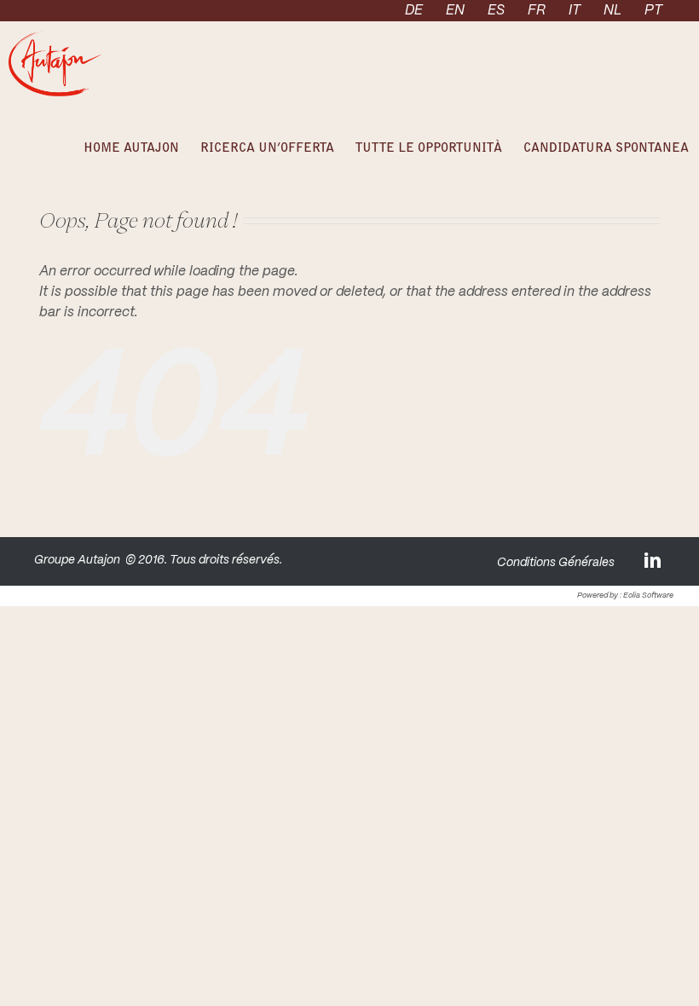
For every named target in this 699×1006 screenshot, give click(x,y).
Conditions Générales (556, 563)
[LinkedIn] (653, 560)
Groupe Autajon (77, 560)
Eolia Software (648, 595)
